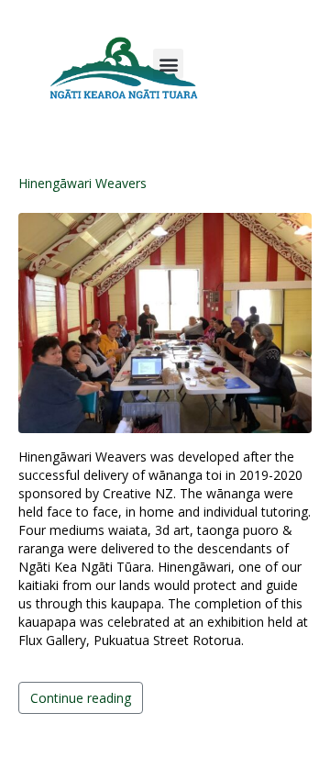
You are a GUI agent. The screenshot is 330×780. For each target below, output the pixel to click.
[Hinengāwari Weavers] (165, 320)
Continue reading (80, 698)
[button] (168, 64)
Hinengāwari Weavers (82, 183)
